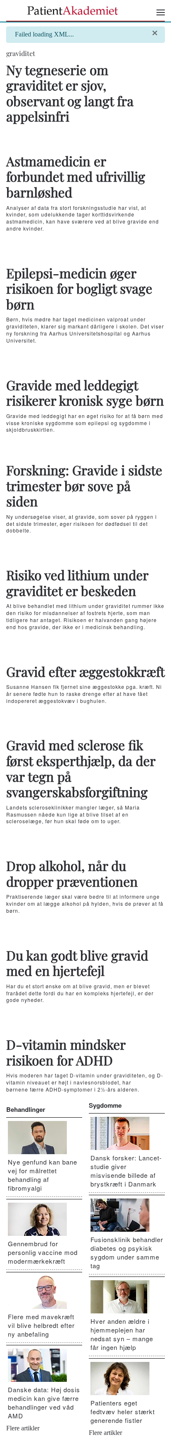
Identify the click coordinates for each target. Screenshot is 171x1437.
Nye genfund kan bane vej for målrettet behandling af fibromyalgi (42, 1174)
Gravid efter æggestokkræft (85, 671)
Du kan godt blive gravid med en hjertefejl (77, 963)
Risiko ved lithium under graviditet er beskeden (77, 582)
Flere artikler (22, 1428)
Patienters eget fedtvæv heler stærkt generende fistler (122, 1411)
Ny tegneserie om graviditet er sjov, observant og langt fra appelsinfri (70, 93)
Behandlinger (25, 1109)
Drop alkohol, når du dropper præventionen (72, 873)
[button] (160, 12)
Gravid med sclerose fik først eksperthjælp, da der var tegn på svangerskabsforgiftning (80, 768)
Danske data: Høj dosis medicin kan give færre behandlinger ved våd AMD (44, 1402)
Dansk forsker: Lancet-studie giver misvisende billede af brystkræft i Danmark (126, 1170)
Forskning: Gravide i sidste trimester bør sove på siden (84, 485)
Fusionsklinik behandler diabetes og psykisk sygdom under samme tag (126, 1252)
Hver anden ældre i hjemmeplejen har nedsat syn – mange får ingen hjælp (121, 1334)
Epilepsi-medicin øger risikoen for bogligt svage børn (79, 288)
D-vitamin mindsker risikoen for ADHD (65, 1052)
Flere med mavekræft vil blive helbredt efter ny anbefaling (41, 1325)
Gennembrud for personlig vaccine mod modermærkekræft (43, 1252)
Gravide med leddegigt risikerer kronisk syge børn (85, 392)
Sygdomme (105, 1105)
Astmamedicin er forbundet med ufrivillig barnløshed (75, 176)
